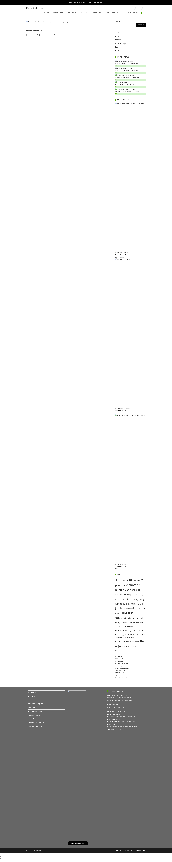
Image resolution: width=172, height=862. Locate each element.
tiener (122, 627)
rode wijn (129, 622)
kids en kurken (128, 608)
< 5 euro (120, 580)
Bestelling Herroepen (78, 843)
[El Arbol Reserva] (121, 82)
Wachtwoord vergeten (122, 663)
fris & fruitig (130, 599)
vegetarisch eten (133, 631)
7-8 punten (131, 585)
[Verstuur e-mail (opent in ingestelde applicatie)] (140, 8)
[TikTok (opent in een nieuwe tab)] (144, 8)
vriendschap (140, 635)
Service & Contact (120, 670)
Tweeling (129, 626)
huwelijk (140, 604)
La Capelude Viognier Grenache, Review (127, 91)
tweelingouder (122, 630)
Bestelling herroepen (121, 677)
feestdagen (118, 600)
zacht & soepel (129, 646)
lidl (144, 608)
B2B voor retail (119, 659)
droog (139, 594)
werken (122, 637)
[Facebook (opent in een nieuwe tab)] (130, 8)
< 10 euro (132, 580)
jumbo (119, 608)
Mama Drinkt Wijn (34, 8)
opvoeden (127, 612)
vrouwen (117, 637)
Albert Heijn (120, 43)
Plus (117, 50)
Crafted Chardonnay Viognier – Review (127, 77)
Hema (118, 39)
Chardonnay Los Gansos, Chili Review (126, 70)
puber (121, 623)
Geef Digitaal (128, 850)
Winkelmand (119, 656)
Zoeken (117, 21)
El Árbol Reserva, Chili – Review (124, 84)
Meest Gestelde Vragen (122, 668)
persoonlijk (138, 617)
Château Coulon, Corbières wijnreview (126, 63)
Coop (134, 595)
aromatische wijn (123, 594)
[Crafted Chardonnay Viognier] (125, 75)
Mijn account (119, 661)
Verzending (118, 666)
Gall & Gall (126, 604)
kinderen (137, 608)
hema (134, 603)
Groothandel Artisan (140, 850)
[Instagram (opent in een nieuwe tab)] (137, 8)
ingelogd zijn (36, 35)
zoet (138, 647)
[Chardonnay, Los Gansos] (123, 68)
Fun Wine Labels (118, 850)
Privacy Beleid (119, 673)
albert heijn (130, 589)
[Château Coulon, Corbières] (124, 61)
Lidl (117, 47)
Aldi (117, 32)
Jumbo (118, 36)
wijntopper (121, 641)
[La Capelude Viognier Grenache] (125, 89)
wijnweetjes (132, 642)
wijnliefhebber (129, 637)
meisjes (118, 613)
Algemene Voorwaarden (122, 675)
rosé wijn (139, 622)
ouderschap (123, 618)
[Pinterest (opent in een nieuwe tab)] (133, 8)
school (117, 627)
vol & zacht (129, 634)
